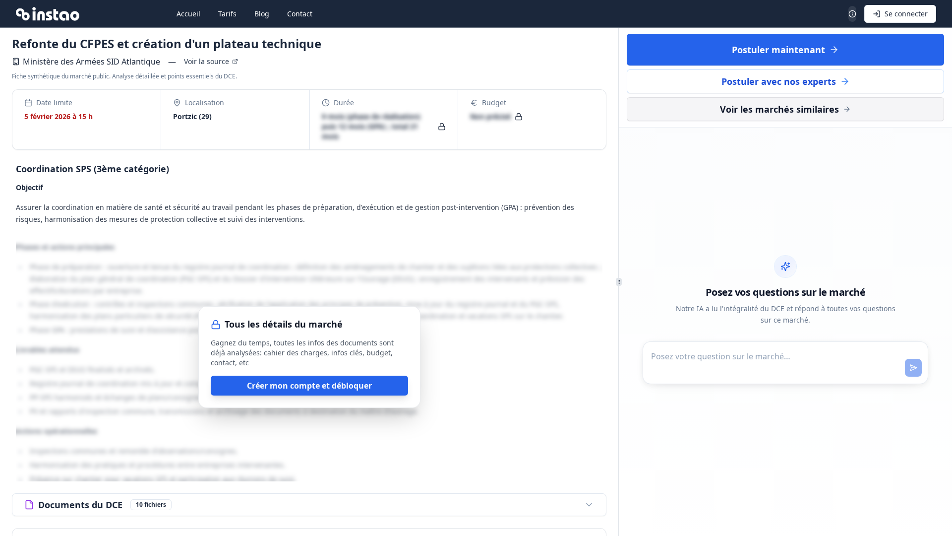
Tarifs (227, 13)
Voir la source (206, 61)
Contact (299, 13)
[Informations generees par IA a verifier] (852, 14)
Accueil (188, 13)
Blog (261, 13)
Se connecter (906, 13)
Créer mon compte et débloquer (309, 385)
